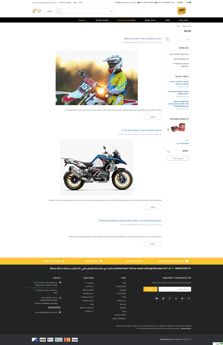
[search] (59, 11)
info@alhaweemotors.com (124, 2)
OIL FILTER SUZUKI (183, 143)
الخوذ (124, 283)
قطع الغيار (122, 290)
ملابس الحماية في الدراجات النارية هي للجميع (179, 82)
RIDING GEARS (121, 286)
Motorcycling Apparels (181, 59)
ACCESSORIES (121, 293)
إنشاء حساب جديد (37, 2)
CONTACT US (89, 311)
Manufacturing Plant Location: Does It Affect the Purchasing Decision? (178, 103)
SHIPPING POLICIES (87, 297)
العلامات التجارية (102, 20)
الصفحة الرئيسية (187, 26)
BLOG (124, 311)
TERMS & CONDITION (86, 307)
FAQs (80, 2)
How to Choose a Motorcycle (179, 54)
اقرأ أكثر (152, 117)
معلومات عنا (89, 283)
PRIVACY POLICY (88, 300)
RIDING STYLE (121, 300)
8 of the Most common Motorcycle (181, 65)
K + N (187, 140)
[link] (188, 298)
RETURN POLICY (88, 293)
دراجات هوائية (150, 20)
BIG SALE (123, 304)
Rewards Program (65, 2)
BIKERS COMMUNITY (119, 318)
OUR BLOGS (89, 286)
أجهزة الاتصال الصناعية (127, 20)
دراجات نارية (183, 20)
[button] (168, 152)
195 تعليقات (157, 134)
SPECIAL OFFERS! (120, 315)
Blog (75, 2)
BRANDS (123, 307)
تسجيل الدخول (49, 2)
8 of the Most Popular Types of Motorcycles (178, 92)
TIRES (124, 297)
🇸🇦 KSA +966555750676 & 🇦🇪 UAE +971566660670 (154, 2)
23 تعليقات (157, 42)
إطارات (167, 20)
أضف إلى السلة (178, 158)
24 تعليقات (157, 224)
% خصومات (82, 20)
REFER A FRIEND (88, 290)
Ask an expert (54, 307)
